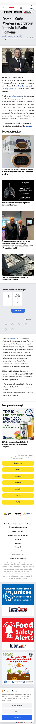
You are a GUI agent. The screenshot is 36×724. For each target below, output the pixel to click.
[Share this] (12, 324)
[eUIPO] (28, 514)
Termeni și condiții (18, 531)
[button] (20, 7)
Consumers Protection (10, 455)
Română (22, 722)
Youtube (18, 483)
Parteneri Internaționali (18, 559)
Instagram (18, 476)
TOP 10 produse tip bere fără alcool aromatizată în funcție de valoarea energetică (15, 444)
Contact (18, 547)
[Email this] (5, 324)
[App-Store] (8, 12)
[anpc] (7, 514)
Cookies (18, 543)
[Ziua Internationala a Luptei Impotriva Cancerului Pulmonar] (18, 190)
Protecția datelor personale (18, 535)
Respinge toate (17, 705)
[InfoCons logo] (8, 7)
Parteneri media (18, 555)
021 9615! (29, 126)
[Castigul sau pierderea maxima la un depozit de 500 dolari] (18, 265)
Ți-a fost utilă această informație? (14, 290)
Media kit (18, 539)
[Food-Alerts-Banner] (18, 634)
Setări (17, 711)
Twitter (18, 496)
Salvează (18, 311)
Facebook (18, 470)
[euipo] (18, 514)
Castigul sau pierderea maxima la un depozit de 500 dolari (15, 278)
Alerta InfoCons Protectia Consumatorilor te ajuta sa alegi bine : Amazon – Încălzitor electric (17, 171)
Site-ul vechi (18, 551)
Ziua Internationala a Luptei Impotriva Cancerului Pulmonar (16, 204)
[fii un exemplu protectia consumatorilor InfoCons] (18, 668)
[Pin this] (5, 329)
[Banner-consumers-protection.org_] (18, 600)
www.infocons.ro (15, 96)
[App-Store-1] (18, 12)
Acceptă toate (17, 718)
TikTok (18, 502)
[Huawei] (28, 12)
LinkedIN (18, 489)
